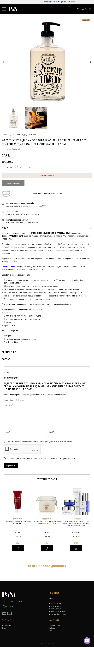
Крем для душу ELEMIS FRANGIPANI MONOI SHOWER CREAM (18, 522)
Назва (7, 432)
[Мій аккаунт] (78, 9)
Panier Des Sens (56, 193)
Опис (5, 228)
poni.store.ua (9, 606)
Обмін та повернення (56, 609)
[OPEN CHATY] (87, 640)
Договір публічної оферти (57, 614)
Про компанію (6, 625)
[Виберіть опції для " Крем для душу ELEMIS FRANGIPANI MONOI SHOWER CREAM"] (18, 548)
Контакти (4, 628)
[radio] (12, 167)
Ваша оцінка (9, 400)
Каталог (51, 598)
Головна (5, 135)
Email (51, 432)
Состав (6, 359)
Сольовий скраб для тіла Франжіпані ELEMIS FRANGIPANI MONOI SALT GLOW (47, 522)
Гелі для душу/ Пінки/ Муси (26, 135)
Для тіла (12, 135)
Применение (9, 352)
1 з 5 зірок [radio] (17, 400)
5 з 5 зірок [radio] (24, 400)
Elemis (17, 533)
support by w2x (47, 643)
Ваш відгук (9, 405)
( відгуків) (16, 149)
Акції (50, 601)
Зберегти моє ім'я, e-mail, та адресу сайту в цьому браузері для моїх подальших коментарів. (40, 442)
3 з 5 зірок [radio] (20, 400)
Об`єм (4, 162)
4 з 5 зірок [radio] (22, 400)
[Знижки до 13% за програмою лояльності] (47, 2)
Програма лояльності (55, 603)
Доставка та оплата (55, 606)
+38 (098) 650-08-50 (54, 625)
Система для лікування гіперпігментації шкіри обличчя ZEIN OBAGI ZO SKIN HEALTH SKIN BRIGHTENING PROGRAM (76, 523)
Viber (50, 631)
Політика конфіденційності (57, 611)
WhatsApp (52, 628)
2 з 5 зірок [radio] (18, 400)
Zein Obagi (76, 533)
